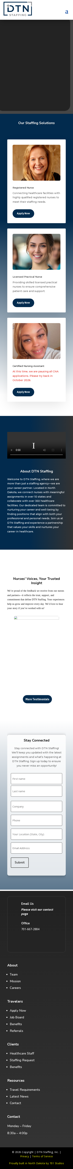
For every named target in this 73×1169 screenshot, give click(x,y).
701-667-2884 (30, 929)
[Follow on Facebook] (21, 941)
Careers (15, 988)
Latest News (19, 1096)
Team (14, 974)
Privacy (24, 1156)
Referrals (16, 1031)
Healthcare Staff (22, 1053)
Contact (15, 1103)
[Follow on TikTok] (41, 941)
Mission (15, 981)
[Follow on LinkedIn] (51, 941)
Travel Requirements (25, 1090)
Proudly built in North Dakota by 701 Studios (36, 1163)
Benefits (16, 1024)
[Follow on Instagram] (31, 941)
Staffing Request (22, 1060)
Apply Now (23, 213)
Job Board (17, 1017)
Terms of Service (42, 1156)
